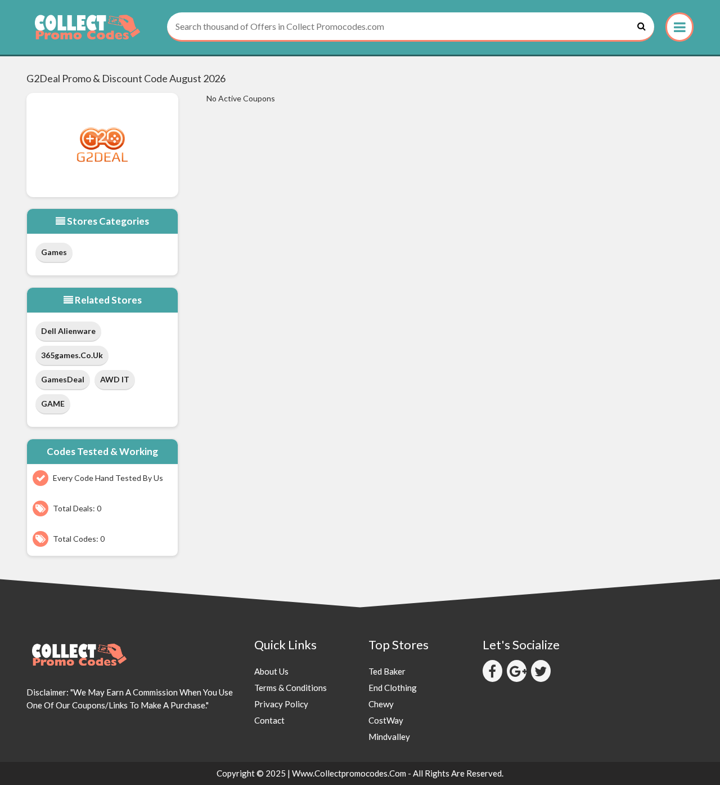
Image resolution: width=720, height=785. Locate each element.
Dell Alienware (68, 331)
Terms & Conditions (290, 688)
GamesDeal (62, 379)
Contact (269, 720)
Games (54, 252)
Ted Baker (387, 671)
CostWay (385, 720)
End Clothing (392, 688)
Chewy (381, 704)
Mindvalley (389, 737)
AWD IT (114, 379)
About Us (271, 671)
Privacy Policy (281, 704)
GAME (53, 403)
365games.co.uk (72, 355)
